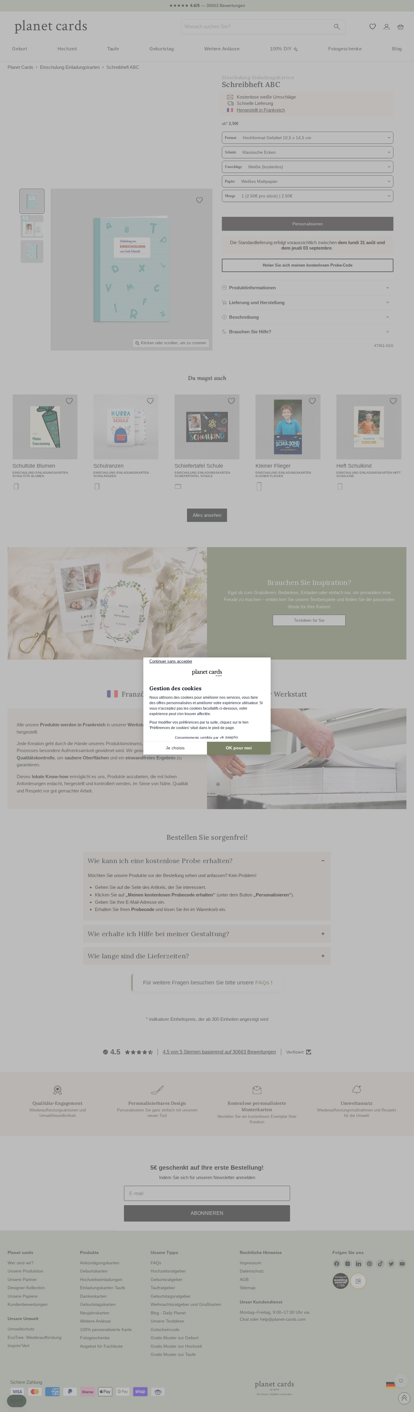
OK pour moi (239, 747)
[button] (16, 1401)
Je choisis (175, 747)
